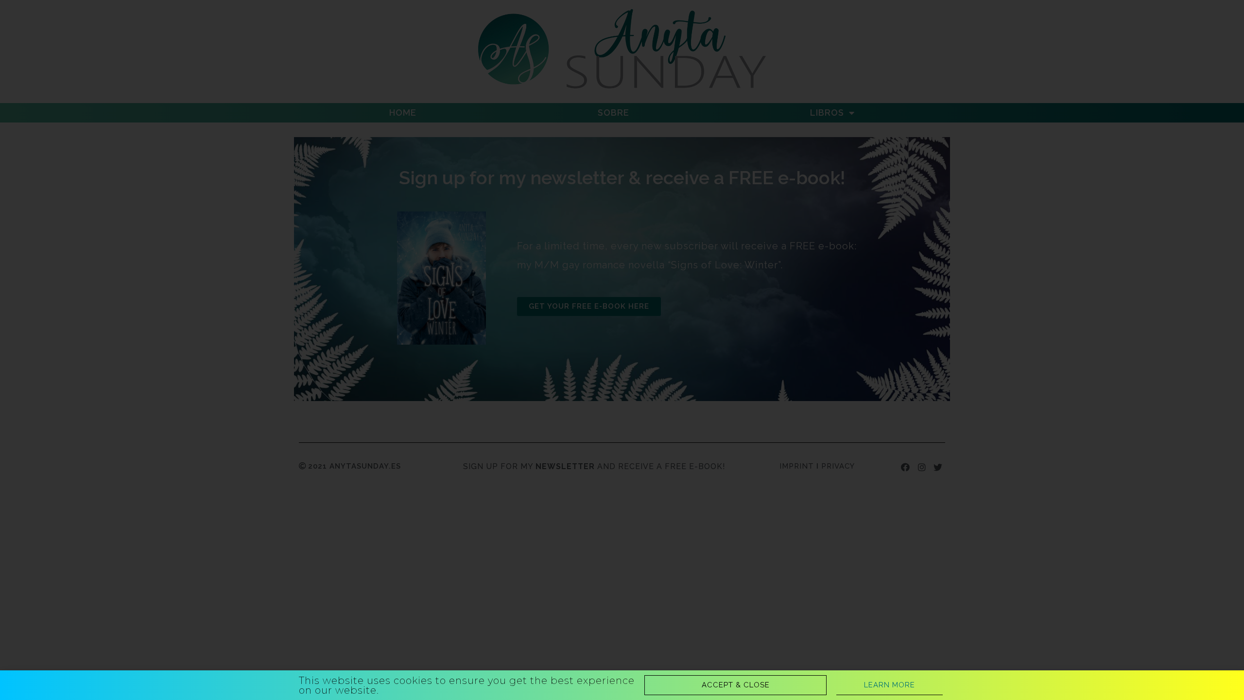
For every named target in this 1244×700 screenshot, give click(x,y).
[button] (735, 685)
